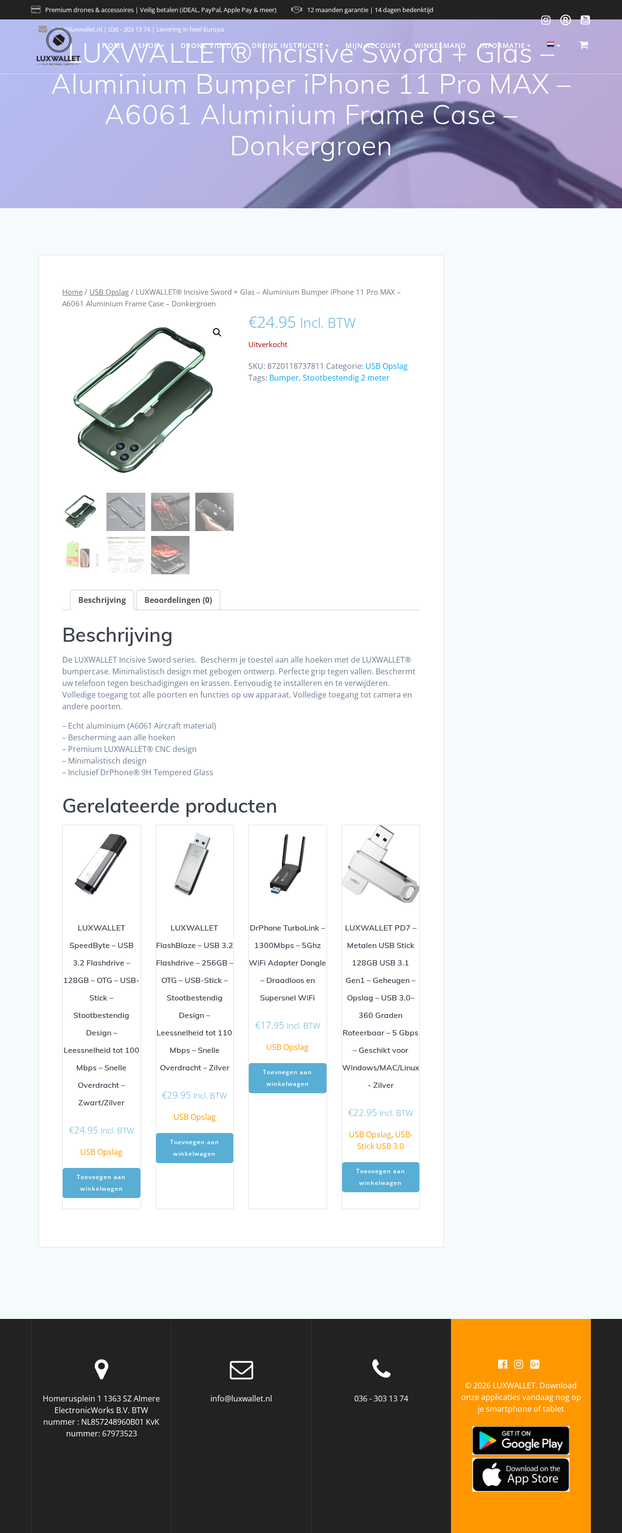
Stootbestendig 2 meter (346, 377)
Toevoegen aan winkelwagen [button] (101, 1183)
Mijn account (373, 45)
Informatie (502, 45)
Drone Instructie (288, 45)
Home (113, 45)
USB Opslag (109, 292)
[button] (217, 332)
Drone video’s (210, 45)
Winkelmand (440, 45)
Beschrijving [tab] (102, 600)
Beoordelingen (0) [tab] (178, 600)
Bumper (284, 377)
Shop (148, 45)
